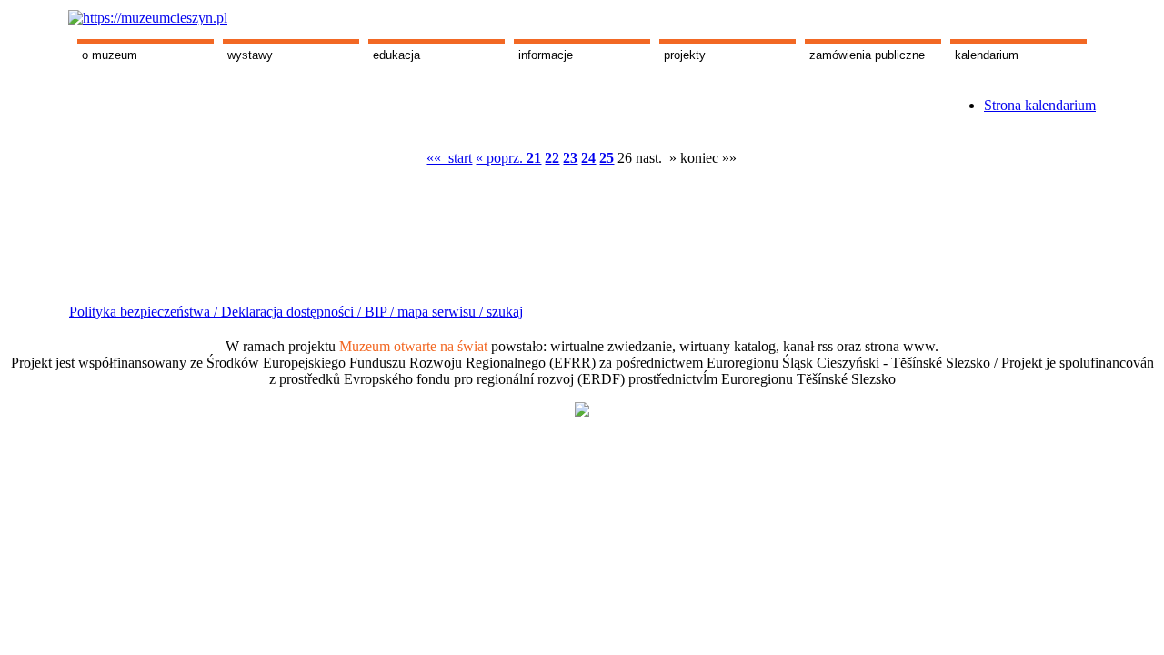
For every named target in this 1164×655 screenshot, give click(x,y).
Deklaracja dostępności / (293, 311)
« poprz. (501, 158)
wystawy (250, 55)
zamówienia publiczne (867, 55)
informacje (545, 55)
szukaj (505, 311)
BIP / (379, 311)
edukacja (396, 55)
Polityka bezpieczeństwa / (145, 311)
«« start (449, 158)
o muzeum (109, 55)
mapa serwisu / (440, 311)
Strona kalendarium (1040, 105)
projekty (685, 55)
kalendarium (986, 55)
